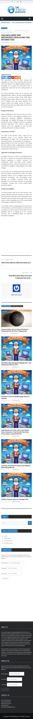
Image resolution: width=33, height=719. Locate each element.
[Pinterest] (12, 77)
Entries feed (7, 538)
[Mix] (19, 77)
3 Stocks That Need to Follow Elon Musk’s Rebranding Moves (16, 466)
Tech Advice (4, 28)
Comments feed (8, 541)
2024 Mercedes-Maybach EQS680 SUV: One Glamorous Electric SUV (16, 364)
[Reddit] (16, 77)
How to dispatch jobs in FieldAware (22, 22)
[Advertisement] (16, 235)
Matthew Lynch (6, 42)
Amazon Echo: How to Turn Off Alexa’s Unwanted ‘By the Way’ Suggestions (14, 330)
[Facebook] (2, 77)
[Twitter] (6, 77)
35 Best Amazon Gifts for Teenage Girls (14, 499)
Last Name (4, 573)
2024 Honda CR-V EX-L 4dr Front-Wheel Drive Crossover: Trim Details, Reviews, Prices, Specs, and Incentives (15, 432)
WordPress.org (8, 543)
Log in (5, 536)
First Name (4, 568)
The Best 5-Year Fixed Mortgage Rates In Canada (15, 397)
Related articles (6, 306)
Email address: (5, 563)
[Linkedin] (9, 77)
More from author (17, 306)
